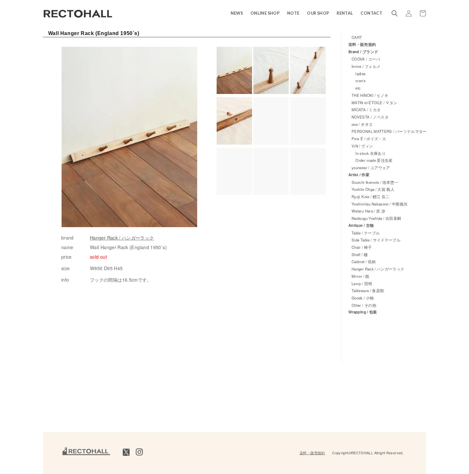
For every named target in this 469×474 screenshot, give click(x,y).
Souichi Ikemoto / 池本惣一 (375, 182)
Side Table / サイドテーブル (376, 239)
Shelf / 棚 (360, 254)
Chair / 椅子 (362, 247)
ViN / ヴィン (362, 145)
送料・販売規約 (362, 44)
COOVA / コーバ (366, 58)
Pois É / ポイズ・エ (369, 138)
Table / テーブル (366, 232)
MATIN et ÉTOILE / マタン (375, 102)
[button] (395, 13)
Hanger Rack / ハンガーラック (122, 237)
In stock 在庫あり (369, 153)
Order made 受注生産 (372, 160)
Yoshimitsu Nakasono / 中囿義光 (379, 203)
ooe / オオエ (362, 124)
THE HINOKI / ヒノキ (370, 95)
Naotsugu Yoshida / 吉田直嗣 (376, 218)
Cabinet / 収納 (364, 261)
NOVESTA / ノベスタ (370, 116)
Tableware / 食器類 (368, 290)
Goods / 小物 (363, 297)
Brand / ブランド (363, 51)
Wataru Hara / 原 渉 (368, 210)
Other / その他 (364, 305)
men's (359, 80)
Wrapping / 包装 (362, 312)
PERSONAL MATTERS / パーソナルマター (389, 131)
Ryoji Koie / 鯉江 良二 (370, 196)
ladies (359, 73)
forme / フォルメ (366, 66)
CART (357, 37)
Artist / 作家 (358, 174)
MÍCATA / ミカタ (366, 109)
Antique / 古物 (361, 225)
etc (356, 87)
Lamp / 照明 (362, 283)
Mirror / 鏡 (360, 276)
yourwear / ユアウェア (371, 167)
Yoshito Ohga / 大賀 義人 (373, 189)
